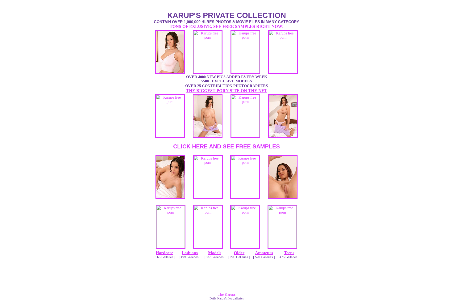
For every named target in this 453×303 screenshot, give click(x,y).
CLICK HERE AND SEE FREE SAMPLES (226, 146)
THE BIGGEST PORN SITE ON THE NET (226, 90)
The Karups (226, 294)
